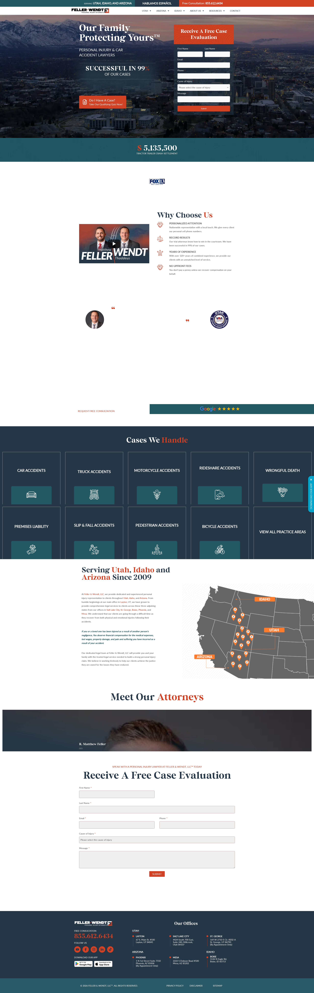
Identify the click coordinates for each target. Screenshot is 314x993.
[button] (158, 409)
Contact (235, 10)
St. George (126, 609)
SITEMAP (217, 985)
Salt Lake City (113, 609)
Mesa (84, 613)
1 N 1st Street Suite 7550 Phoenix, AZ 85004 (148, 962)
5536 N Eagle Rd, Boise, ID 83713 (218, 960)
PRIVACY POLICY (174, 985)
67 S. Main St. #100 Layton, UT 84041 (145, 940)
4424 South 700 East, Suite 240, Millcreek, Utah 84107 (183, 942)
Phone (181, 70)
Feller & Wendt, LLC (94, 594)
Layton (123, 602)
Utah (145, 10)
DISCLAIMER (196, 985)
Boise (134, 609)
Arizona (161, 10)
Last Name (211, 48)
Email (180, 59)
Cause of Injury (185, 81)
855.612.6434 (214, 3)
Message (182, 93)
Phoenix (142, 609)
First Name (183, 48)
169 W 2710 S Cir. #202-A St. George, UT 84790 (223, 940)
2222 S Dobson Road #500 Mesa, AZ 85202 (186, 962)
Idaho (178, 10)
